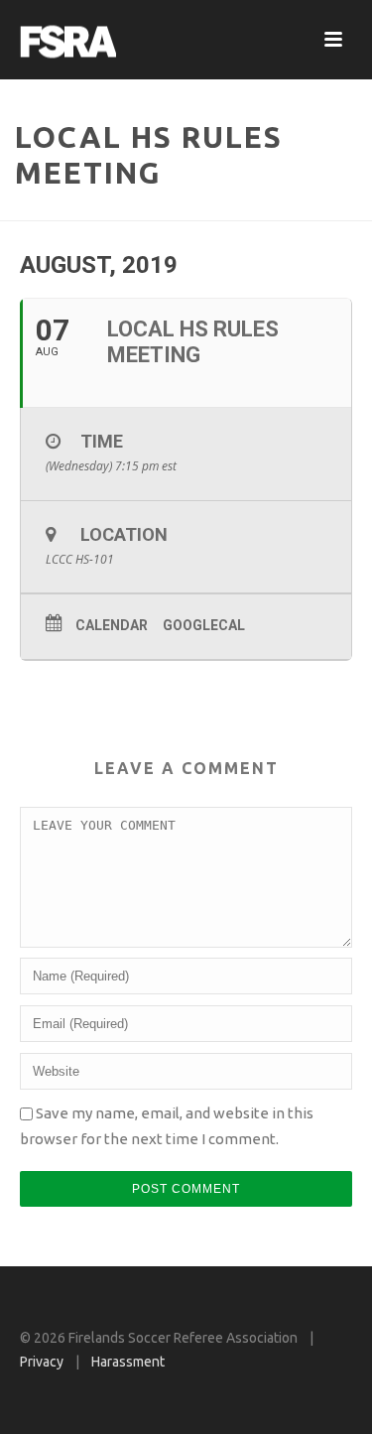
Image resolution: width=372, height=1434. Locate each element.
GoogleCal (204, 625)
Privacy (41, 1361)
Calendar (111, 625)
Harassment (128, 1361)
